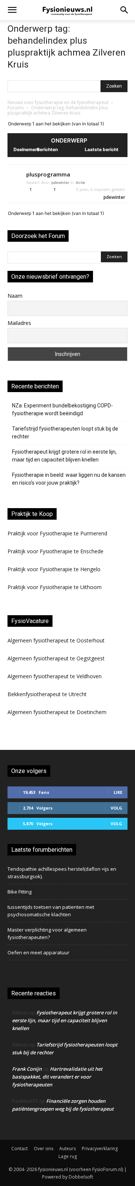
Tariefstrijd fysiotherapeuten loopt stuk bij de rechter (65, 432)
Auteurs (67, 1148)
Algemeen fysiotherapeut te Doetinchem (57, 712)
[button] (12, 10)
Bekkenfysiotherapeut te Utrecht (47, 694)
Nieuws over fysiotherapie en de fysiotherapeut (58, 102)
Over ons (43, 1148)
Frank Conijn (27, 1068)
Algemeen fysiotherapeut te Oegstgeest (56, 658)
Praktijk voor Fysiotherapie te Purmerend (57, 533)
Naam (15, 295)
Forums (16, 107)
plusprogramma (48, 174)
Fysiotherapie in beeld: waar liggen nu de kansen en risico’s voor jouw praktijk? (69, 479)
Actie (80, 182)
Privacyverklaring (100, 1148)
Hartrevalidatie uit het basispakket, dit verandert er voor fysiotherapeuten (57, 1076)
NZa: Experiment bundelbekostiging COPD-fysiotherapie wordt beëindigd (62, 409)
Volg (116, 808)
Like (118, 792)
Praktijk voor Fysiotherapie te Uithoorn (55, 587)
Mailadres (19, 322)
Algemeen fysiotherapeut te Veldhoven (55, 676)
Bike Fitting (20, 891)
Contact (19, 1148)
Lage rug (67, 1156)
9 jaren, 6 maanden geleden (100, 189)
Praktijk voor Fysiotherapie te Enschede (56, 551)
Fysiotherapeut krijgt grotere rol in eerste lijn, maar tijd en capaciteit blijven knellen (64, 456)
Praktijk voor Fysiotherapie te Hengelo (54, 569)
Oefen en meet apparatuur (38, 952)
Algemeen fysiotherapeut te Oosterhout (56, 640)
